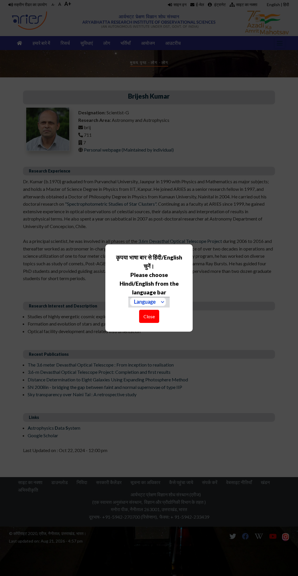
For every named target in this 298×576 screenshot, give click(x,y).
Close (149, 316)
